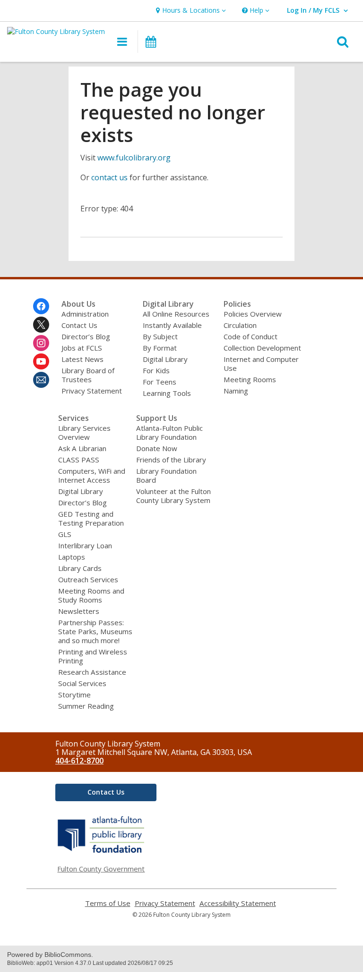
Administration (85, 313)
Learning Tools (167, 393)
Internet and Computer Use (261, 363)
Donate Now (156, 448)
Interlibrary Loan (85, 545)
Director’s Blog (85, 336)
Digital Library (165, 359)
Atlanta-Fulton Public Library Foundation (169, 432)
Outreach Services (88, 579)
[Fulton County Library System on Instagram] (41, 343)
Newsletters (78, 611)
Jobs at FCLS (81, 347)
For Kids (156, 370)
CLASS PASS (78, 459)
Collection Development (262, 347)
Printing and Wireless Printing (92, 656)
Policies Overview (253, 313)
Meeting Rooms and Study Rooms (91, 595)
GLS (64, 534)
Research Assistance (92, 672)
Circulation (240, 325)
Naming (236, 390)
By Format (160, 347)
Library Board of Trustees (87, 375)
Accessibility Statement (237, 903)
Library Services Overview (84, 432)
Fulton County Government (101, 868)
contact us (109, 177)
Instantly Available (172, 325)
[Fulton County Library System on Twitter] (41, 325)
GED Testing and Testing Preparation (91, 518)
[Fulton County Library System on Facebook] (41, 306)
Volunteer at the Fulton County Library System (173, 495)
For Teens (159, 381)
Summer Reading (86, 706)
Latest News (82, 359)
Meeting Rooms (250, 379)
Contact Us (79, 325)
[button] (190, 10)
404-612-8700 (79, 760)
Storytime (74, 694)
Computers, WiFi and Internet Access (91, 475)
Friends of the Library (171, 459)
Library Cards (80, 568)
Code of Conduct (250, 336)
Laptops (71, 556)
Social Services (82, 683)
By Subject (160, 336)
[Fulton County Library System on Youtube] (41, 361)
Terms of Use (107, 903)
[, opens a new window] (101, 852)
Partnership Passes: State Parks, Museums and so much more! (95, 631)
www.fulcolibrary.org (134, 157)
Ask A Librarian (82, 448)
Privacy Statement (91, 390)
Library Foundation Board (166, 475)
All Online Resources (176, 313)
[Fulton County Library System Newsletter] (41, 380)
